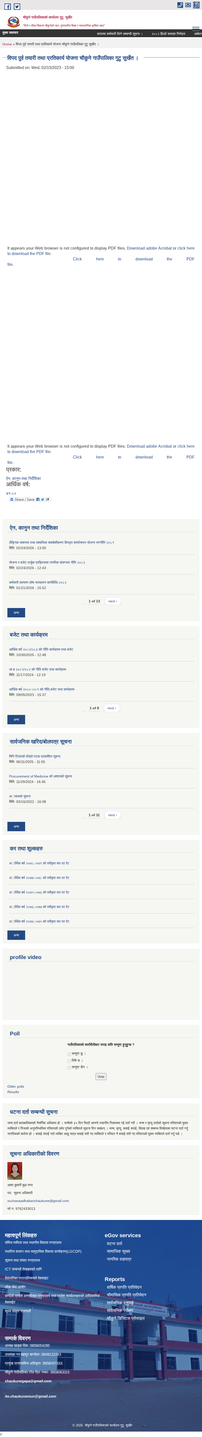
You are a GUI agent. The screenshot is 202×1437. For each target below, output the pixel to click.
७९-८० (11, 493)
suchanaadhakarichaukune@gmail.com (38, 1201)
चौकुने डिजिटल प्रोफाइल (126, 1318)
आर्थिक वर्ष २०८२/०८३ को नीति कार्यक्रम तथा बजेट (41, 649)
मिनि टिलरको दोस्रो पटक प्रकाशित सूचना (34, 756)
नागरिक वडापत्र (119, 1259)
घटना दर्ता (114, 1243)
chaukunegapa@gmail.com (28, 1381)
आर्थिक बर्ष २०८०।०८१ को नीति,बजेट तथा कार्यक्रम (41, 689)
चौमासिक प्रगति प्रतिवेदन (126, 1295)
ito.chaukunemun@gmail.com (30, 1396)
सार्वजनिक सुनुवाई (120, 1303)
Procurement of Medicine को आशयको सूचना (40, 776)
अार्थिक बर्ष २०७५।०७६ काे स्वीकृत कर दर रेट (39, 892)
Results (13, 1092)
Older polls (15, 1086)
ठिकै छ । (77, 1060)
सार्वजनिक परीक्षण (120, 1310)
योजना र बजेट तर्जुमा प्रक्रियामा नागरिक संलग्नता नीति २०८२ (47, 562)
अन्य (16, 613)
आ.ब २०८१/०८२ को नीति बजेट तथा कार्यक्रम (37, 669)
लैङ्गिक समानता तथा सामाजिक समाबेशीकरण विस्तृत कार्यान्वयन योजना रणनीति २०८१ (61, 542)
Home (7, 44)
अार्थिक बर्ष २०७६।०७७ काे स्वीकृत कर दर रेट (39, 907)
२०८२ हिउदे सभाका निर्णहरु (159, 34)
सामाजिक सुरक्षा (118, 1251)
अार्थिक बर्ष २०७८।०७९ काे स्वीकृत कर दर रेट (39, 863)
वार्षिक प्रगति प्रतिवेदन (124, 1287)
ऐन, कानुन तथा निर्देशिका (23, 478)
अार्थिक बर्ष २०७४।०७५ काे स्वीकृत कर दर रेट (39, 921)
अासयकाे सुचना (20, 796)
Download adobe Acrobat (150, 248)
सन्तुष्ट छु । (79, 1053)
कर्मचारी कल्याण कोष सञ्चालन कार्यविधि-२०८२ (38, 582)
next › (112, 601)
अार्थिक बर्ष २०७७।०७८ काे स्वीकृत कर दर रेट (39, 878)
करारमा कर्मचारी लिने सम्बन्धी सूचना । (110, 34)
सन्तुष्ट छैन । (80, 1067)
